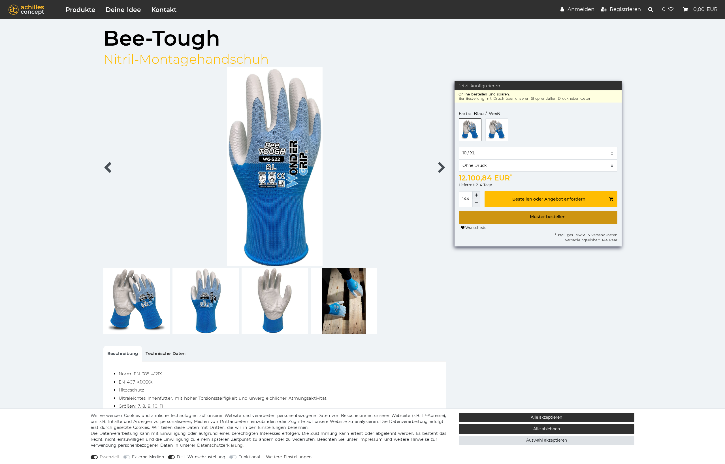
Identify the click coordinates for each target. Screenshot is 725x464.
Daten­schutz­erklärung (220, 445)
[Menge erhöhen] (476, 195)
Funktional (249, 456)
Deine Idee (123, 10)
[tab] (122, 353)
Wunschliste (475, 227)
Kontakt (163, 10)
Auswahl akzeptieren (546, 440)
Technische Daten (165, 353)
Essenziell (109, 456)
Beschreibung (122, 353)
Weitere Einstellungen (289, 456)
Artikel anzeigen (538, 217)
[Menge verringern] (476, 203)
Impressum (371, 439)
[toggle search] (651, 9)
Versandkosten (603, 235)
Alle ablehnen (546, 428)
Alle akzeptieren (546, 417)
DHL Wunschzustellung (201, 456)
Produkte (80, 10)
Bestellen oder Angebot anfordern (548, 199)
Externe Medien (148, 456)
